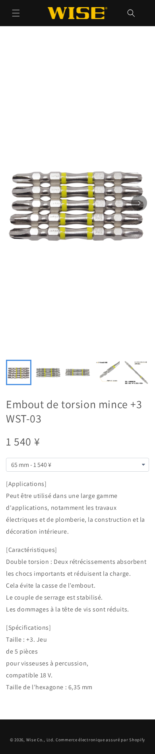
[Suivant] (139, 203)
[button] (16, 13)
